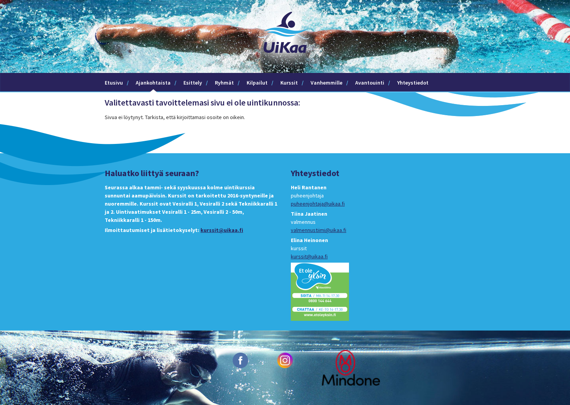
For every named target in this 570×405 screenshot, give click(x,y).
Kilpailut (257, 82)
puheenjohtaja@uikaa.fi (318, 203)
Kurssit (289, 82)
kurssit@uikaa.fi (221, 230)
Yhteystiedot (412, 82)
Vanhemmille (326, 82)
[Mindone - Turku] (351, 367)
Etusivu (114, 82)
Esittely (192, 82)
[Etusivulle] (285, 68)
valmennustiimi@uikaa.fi (318, 230)
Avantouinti (369, 82)
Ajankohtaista (153, 82)
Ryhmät (224, 82)
